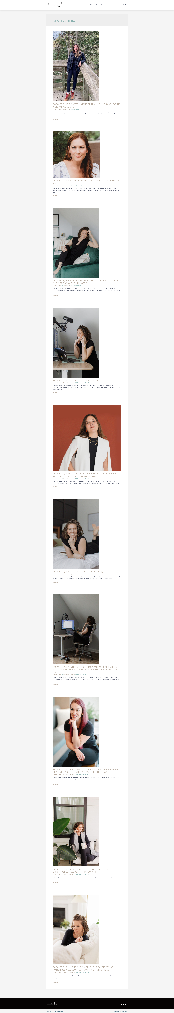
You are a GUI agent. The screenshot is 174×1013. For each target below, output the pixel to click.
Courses (82, 4)
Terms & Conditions (110, 1002)
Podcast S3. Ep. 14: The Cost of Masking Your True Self (83, 380)
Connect (109, 4)
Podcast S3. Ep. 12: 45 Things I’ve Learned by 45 (78, 571)
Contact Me (91, 1002)
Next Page (119, 992)
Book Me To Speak (90, 4)
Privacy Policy (99, 1002)
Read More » (56, 119)
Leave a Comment (57, 109)
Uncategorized (66, 109)
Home (76, 4)
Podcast (65, 382)
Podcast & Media (100, 4)
